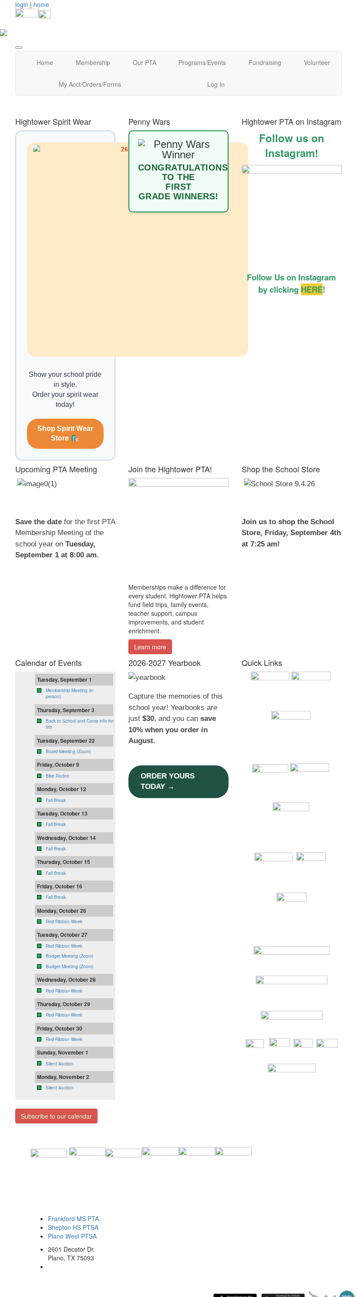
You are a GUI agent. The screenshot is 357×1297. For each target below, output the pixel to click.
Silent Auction (60, 1064)
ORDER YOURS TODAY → (168, 781)
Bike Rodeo (57, 776)
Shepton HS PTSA (73, 1227)
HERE (312, 289)
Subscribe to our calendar (56, 1116)
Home (45, 62)
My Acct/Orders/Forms (90, 84)
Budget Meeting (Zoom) (69, 956)
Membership (93, 62)
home (41, 4)
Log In (216, 84)
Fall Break (56, 800)
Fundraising (265, 62)
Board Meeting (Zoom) (68, 751)
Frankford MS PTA (73, 1218)
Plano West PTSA (72, 1236)
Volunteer (317, 62)
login (21, 4)
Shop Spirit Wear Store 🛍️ (65, 433)
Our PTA (144, 62)
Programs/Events (202, 62)
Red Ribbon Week (64, 921)
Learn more (150, 646)
